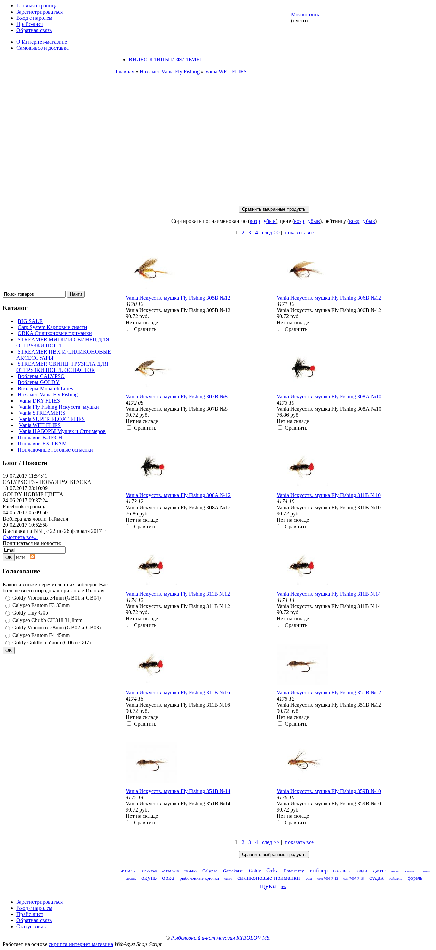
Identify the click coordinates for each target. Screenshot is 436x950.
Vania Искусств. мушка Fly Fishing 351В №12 (329, 692)
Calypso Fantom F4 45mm (41, 635)
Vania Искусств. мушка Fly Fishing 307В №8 (177, 396)
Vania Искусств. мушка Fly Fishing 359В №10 (329, 791)
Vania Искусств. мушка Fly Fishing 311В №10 (329, 495)
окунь (149, 877)
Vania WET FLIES (40, 425)
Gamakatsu (233, 870)
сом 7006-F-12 (327, 878)
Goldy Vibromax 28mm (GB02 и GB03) (56, 627)
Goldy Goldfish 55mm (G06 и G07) (51, 642)
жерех (395, 871)
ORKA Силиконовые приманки (55, 333)
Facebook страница (25, 506)
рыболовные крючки (199, 878)
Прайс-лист (29, 24)
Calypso (210, 870)
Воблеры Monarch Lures (45, 388)
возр (255, 221)
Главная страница (37, 6)
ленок (426, 871)
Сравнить (145, 329)
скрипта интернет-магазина (81, 944)
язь (283, 887)
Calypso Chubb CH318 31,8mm (47, 620)
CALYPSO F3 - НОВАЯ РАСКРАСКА (47, 482)
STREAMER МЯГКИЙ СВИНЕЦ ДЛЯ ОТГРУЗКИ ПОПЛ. (62, 342)
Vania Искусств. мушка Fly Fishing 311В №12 (178, 594)
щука (267, 885)
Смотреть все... (20, 537)
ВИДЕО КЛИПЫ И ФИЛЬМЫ (165, 59)
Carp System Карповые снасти (52, 327)
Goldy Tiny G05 (30, 613)
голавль (341, 870)
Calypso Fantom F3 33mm (41, 605)
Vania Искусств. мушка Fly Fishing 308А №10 (329, 396)
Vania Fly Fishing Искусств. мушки (59, 407)
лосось (131, 878)
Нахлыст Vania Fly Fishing (48, 394)
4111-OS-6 (128, 871)
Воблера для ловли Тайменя (35, 519)
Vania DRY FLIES (39, 401)
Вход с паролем (34, 18)
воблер (319, 870)
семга (228, 878)
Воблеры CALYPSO (41, 376)
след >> (271, 232)
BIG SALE (30, 321)
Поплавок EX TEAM (42, 443)
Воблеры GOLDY (39, 382)
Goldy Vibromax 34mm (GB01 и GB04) (56, 598)
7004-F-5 (190, 871)
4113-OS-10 (170, 871)
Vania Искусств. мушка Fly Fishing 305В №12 (178, 298)
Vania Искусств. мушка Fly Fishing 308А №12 (178, 495)
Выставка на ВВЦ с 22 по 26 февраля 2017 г (54, 531)
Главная (125, 72)
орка (168, 877)
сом (309, 878)
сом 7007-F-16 (353, 878)
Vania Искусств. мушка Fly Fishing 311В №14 (329, 594)
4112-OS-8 (149, 871)
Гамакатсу (294, 870)
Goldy (255, 870)
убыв (270, 221)
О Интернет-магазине (41, 42)
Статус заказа (32, 926)
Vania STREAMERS (42, 413)
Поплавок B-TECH (40, 437)
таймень (395, 878)
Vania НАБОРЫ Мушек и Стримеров (62, 431)
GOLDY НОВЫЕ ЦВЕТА (33, 494)
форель (415, 878)
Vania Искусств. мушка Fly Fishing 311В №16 (178, 692)
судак (376, 877)
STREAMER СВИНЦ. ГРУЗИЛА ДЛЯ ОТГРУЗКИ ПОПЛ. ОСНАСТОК (62, 367)
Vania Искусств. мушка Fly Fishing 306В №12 (329, 298)
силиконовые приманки (268, 877)
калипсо (410, 871)
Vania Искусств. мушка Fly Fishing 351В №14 (178, 791)
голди (361, 870)
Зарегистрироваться (39, 12)
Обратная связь (34, 30)
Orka (272, 870)
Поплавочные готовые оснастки (55, 450)
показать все (299, 232)
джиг (379, 870)
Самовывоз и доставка (42, 48)
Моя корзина (306, 14)
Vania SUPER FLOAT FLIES (52, 419)
